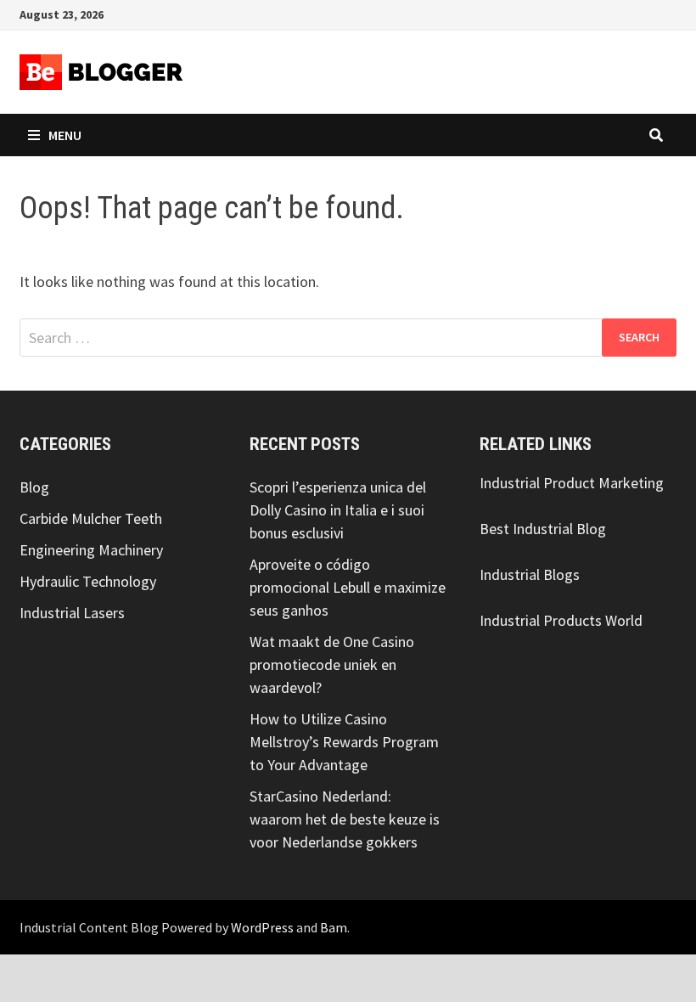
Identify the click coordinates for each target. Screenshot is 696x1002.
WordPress (262, 927)
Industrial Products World (561, 620)
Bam (333, 927)
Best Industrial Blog (543, 528)
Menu (64, 135)
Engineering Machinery (91, 550)
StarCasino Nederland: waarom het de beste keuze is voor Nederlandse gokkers (345, 819)
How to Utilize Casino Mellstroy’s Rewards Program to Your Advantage (344, 741)
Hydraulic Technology (88, 581)
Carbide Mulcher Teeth (91, 518)
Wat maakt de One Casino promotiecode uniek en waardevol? (332, 664)
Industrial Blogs (530, 574)
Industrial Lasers (72, 612)
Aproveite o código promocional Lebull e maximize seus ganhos (348, 587)
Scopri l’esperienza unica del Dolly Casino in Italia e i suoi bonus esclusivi (338, 510)
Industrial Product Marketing (572, 483)
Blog (34, 487)
